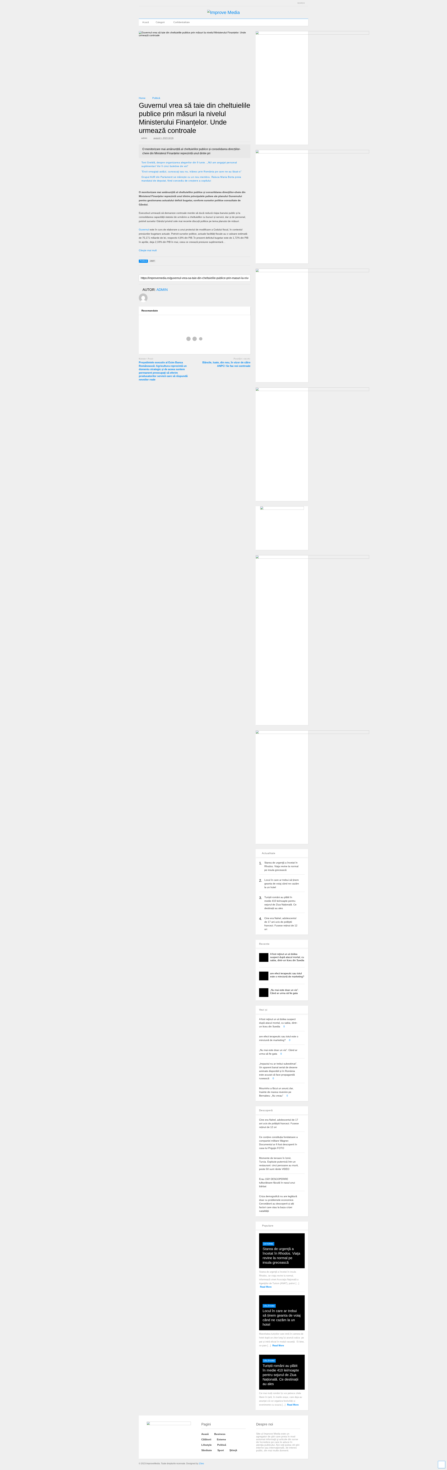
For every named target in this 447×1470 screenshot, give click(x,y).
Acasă (145, 22)
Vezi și (263, 1009)
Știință (233, 1450)
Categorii (160, 22)
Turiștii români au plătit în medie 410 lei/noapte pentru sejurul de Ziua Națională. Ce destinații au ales (281, 1375)
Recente (264, 943)
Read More (266, 1287)
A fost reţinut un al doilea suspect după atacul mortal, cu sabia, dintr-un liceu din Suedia (287, 957)
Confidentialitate (181, 22)
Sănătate (206, 1450)
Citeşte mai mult (148, 250)
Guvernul (144, 229)
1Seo (201, 1463)
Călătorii (269, 1306)
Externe (268, 1244)
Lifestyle (206, 1444)
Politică (221, 1444)
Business (219, 1434)
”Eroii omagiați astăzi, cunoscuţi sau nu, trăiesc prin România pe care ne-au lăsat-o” (191, 171)
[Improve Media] (223, 12)
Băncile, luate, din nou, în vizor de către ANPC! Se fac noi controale (226, 364)
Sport (220, 1450)
